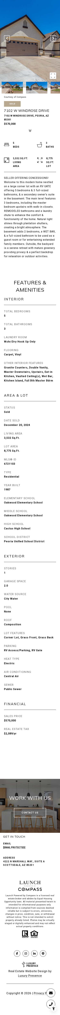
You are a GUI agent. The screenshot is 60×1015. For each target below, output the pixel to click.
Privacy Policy (44, 993)
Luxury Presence (30, 975)
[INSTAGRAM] (26, 953)
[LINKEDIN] (34, 953)
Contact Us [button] (30, 812)
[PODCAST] (43, 953)
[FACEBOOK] (17, 953)
